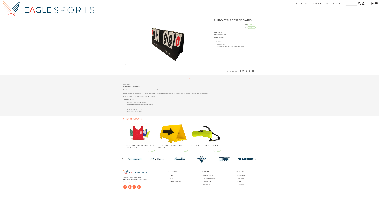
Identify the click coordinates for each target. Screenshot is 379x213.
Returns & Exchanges (209, 178)
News (326, 4)
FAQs (171, 178)
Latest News (240, 178)
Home (295, 4)
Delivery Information (175, 181)
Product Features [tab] (189, 79)
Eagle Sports (137, 177)
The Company (241, 175)
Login (171, 175)
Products (305, 4)
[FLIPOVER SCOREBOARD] (167, 42)
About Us (317, 4)
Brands (239, 181)
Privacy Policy (207, 181)
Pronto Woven (142, 179)
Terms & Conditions (208, 175)
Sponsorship (240, 184)
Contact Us (336, 4)
